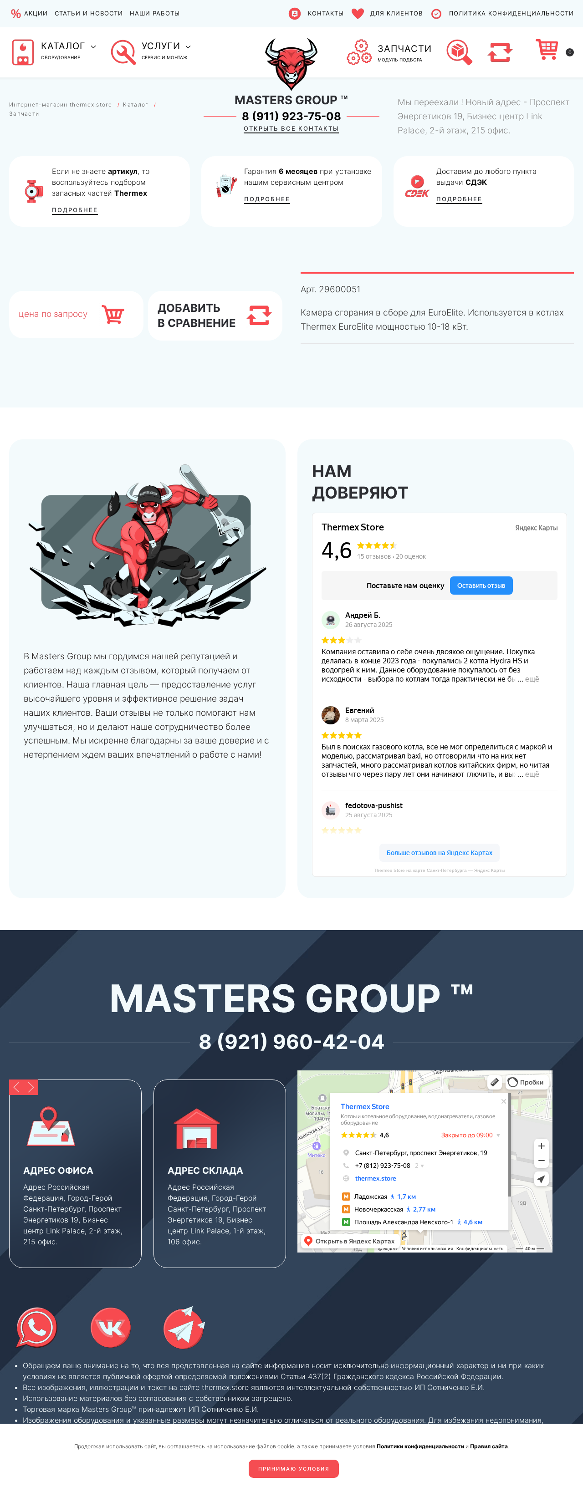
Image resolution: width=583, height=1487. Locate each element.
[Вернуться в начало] (291, 52)
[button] (52, 52)
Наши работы (155, 13)
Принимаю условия (293, 1469)
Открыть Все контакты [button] (291, 128)
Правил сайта (489, 1446)
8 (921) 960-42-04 (292, 1042)
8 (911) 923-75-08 (291, 116)
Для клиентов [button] (396, 13)
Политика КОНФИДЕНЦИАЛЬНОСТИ (511, 13)
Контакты (325, 13)
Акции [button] (36, 13)
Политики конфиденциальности (420, 1446)
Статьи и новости (89, 13)
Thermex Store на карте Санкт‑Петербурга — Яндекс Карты (439, 870)
